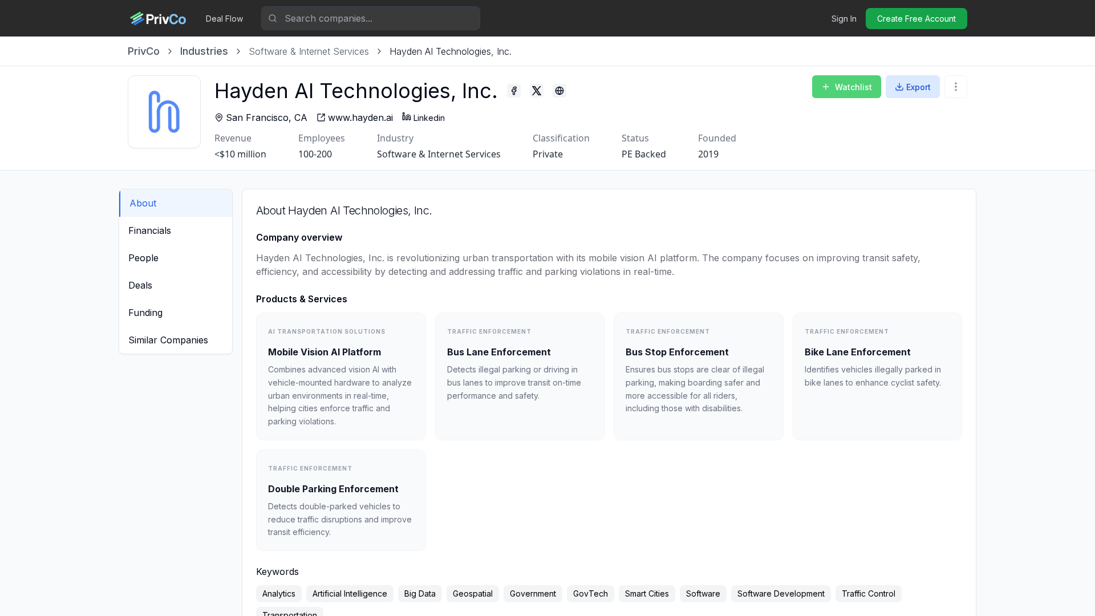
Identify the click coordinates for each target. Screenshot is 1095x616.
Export (918, 87)
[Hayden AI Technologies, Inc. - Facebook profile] (514, 91)
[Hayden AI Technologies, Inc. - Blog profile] (559, 91)
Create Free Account (916, 18)
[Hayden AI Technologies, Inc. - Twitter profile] (537, 91)
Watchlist (853, 87)
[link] (451, 51)
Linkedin (429, 118)
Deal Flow (224, 18)
